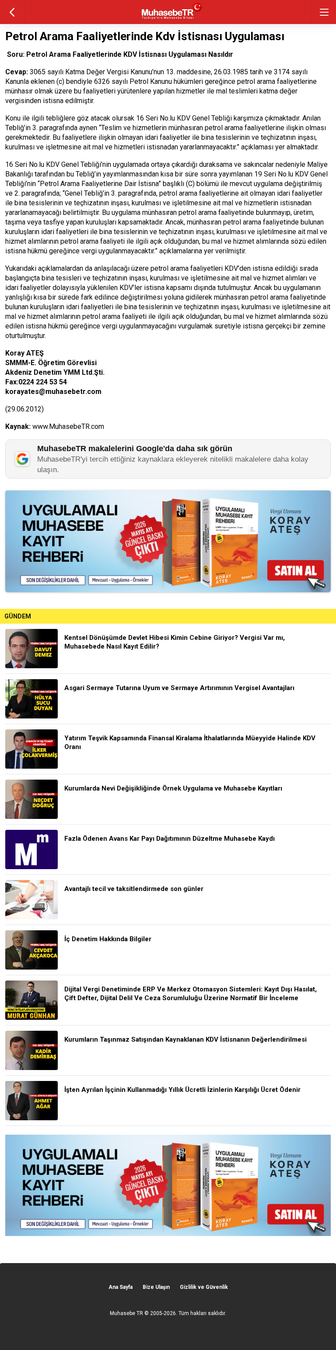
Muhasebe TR (126, 1313)
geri (12, 12)
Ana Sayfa (120, 1287)
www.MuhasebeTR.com (68, 426)
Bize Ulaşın (156, 1287)
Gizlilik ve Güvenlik (204, 1287)
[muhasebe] (168, 19)
